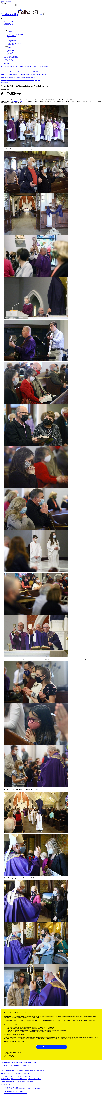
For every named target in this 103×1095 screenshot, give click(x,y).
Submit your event (11, 41)
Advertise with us (8, 24)
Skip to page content (6, 1)
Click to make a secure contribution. (51, 1047)
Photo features (4, 82)
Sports (8, 37)
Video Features (11, 49)
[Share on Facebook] (5, 94)
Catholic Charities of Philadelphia (15, 34)
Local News (10, 31)
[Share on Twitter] (2, 94)
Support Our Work (8, 60)
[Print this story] (19, 94)
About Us (6, 63)
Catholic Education (12, 33)
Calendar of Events (12, 40)
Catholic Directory (8, 59)
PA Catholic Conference (10, 1090)
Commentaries (10, 50)
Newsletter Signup (8, 62)
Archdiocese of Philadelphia (11, 21)
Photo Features (11, 47)
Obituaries (9, 39)
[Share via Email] (16, 94)
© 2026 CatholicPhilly (6, 1084)
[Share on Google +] (7, 94)
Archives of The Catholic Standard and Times (15, 1093)
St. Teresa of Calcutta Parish (19, 101)
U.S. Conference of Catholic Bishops (13, 1091)
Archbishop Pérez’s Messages (11, 57)
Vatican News (10, 44)
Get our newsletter (8, 23)
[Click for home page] (23, 14)
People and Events (11, 36)
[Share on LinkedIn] (13, 94)
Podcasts (9, 53)
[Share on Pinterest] (10, 94)
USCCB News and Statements (15, 43)
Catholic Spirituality (12, 52)
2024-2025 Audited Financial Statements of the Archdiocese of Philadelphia (23, 1088)
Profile (8, 54)
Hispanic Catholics (12, 56)
